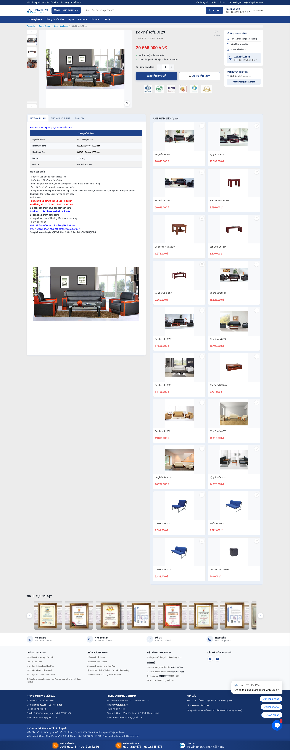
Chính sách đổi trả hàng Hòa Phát (101, 666)
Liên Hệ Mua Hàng (34, 661)
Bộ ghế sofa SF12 (163, 339)
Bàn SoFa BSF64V (218, 385)
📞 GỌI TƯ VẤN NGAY (199, 75)
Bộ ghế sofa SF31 (163, 385)
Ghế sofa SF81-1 (163, 523)
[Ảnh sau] (32, 106)
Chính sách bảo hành (96, 657)
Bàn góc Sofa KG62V (165, 246)
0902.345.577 (153, 746)
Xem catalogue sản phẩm (244, 81)
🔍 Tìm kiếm (214, 10)
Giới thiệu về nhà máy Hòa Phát (40, 657)
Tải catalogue (235, 2)
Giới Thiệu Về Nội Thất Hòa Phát (40, 670)
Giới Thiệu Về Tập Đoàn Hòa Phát (41, 674)
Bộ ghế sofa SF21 (163, 431)
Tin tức (222, 2)
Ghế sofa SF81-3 (163, 569)
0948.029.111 (40, 704)
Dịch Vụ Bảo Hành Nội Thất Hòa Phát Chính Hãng (108, 670)
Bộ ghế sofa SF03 (163, 200)
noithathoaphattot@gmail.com (128, 717)
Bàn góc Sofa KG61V (219, 200)
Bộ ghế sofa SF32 (218, 339)
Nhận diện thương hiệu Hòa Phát (40, 666)
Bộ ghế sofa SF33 (218, 431)
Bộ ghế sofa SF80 (218, 477)
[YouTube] (217, 659)
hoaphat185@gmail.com (163, 680)
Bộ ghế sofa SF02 (218, 154)
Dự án (213, 2)
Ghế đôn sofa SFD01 (219, 569)
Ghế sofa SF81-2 (217, 523)
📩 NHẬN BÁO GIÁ (156, 75)
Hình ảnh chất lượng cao (240, 76)
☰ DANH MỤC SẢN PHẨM (66, 10)
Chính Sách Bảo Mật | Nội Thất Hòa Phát (104, 674)
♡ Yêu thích (258, 10)
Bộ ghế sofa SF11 (218, 292)
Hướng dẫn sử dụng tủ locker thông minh (164, 657)
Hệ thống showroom (253, 2)
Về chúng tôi (202, 2)
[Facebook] (210, 659)
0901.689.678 (121, 704)
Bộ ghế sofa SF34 (163, 477)
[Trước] (29, 616)
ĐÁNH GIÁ (79, 118)
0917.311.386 (55, 704)
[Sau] (260, 616)
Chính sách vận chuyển (97, 661)
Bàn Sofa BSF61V (218, 246)
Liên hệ (106, 19)
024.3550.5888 (242, 56)
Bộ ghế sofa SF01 (163, 154)
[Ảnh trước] (32, 32)
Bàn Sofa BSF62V (163, 292)
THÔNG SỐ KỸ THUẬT (60, 118)
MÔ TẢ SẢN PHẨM (38, 118)
